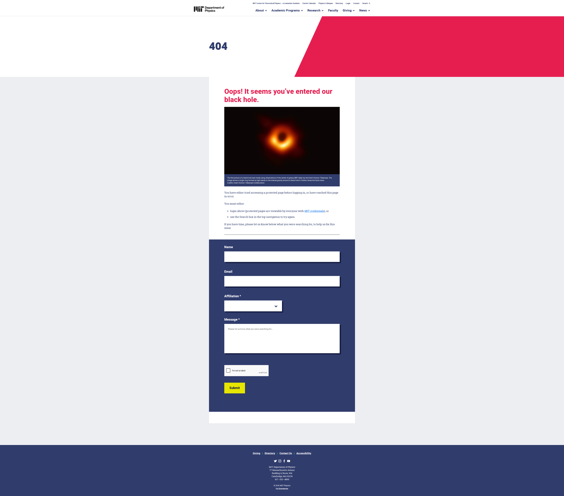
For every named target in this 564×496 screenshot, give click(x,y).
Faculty (333, 10)
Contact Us (286, 453)
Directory (339, 3)
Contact (356, 3)
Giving (256, 453)
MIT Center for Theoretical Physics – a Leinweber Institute (276, 3)
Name (228, 247)
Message (232, 319)
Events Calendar (309, 3)
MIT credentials (314, 211)
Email (228, 271)
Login (348, 3)
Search (365, 3)
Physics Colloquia (326, 3)
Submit (234, 388)
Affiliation (232, 296)
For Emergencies (282, 488)
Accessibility (303, 453)
